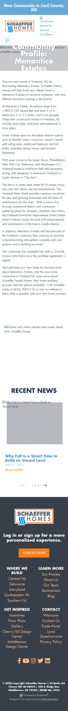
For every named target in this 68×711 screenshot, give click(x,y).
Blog (51, 596)
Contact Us (51, 620)
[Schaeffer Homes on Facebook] (19, 661)
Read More (14, 470)
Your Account (34, 553)
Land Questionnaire (51, 634)
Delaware (17, 584)
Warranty (51, 615)
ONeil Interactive (49, 699)
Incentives (17, 615)
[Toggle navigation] (7, 40)
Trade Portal (51, 626)
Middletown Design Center (17, 644)
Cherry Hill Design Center (17, 634)
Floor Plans (17, 620)
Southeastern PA (17, 595)
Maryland (17, 589)
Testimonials (51, 590)
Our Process (51, 574)
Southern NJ (16, 600)
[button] (29, 486)
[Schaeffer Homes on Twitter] (40, 661)
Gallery (17, 626)
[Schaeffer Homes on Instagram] (33, 661)
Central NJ (17, 578)
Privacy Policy (51, 641)
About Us (51, 579)
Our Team (51, 585)
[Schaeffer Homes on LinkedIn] (47, 661)
